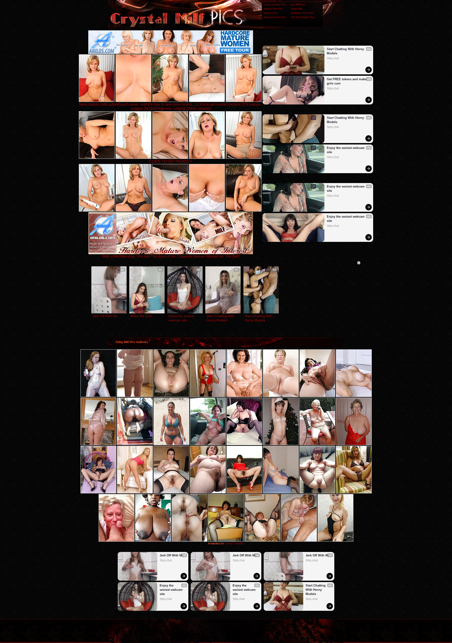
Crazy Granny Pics (275, 4)
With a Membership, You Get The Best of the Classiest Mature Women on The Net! (170, 256)
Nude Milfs (297, 8)
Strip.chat (333, 58)
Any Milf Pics (298, 4)
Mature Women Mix (275, 17)
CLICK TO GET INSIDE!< (170, 161)
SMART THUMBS (234, 543)
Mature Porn (271, 13)
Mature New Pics (273, 8)
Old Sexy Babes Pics (303, 17)
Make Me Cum (141, 316)
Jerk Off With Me (105, 316)
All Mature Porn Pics (302, 13)
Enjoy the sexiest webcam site (346, 150)
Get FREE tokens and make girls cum (347, 81)
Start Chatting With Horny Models (346, 51)
